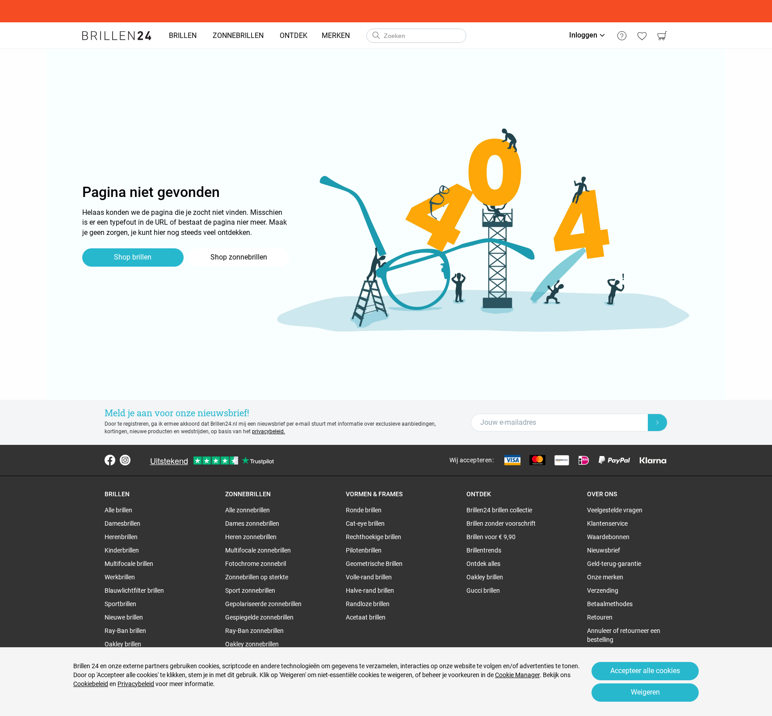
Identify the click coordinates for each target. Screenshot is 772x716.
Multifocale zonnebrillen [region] (258, 550)
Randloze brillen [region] (368, 603)
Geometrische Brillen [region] (374, 563)
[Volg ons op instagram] (125, 460)
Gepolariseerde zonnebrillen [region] (263, 603)
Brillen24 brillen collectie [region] (499, 510)
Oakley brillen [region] (123, 644)
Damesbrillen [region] (122, 523)
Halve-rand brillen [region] (370, 590)
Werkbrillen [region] (120, 577)
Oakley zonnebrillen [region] (252, 644)
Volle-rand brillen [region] (369, 577)
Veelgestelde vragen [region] (614, 510)
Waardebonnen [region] (608, 536)
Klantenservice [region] (607, 523)
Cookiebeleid (90, 683)
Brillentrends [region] (483, 550)
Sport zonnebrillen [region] (250, 590)
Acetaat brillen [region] (366, 617)
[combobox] (416, 36)
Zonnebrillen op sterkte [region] (256, 577)
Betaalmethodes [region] (610, 603)
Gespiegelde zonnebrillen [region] (259, 617)
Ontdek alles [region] (483, 563)
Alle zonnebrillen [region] (247, 510)
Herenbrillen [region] (121, 536)
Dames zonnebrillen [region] (252, 523)
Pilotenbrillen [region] (364, 550)
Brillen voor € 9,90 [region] (491, 536)
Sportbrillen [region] (120, 603)
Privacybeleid (135, 683)
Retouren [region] (600, 617)
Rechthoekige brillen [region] (373, 536)
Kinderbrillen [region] (122, 550)
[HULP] (622, 35)
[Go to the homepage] (116, 35)
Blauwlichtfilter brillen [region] (134, 590)
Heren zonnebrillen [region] (251, 536)
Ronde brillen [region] (364, 510)
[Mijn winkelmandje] (662, 35)
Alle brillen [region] (118, 510)
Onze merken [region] (605, 577)
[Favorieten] (642, 35)
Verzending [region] (602, 590)
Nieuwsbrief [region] (603, 550)
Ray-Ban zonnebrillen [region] (254, 630)
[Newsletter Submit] (657, 422)
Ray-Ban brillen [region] (125, 630)
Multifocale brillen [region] (129, 563)
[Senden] (376, 35)
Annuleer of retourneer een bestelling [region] (623, 635)
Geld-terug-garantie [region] (614, 563)
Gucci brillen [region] (483, 590)
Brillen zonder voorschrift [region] (501, 523)
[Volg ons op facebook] (110, 460)
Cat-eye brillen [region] (365, 523)
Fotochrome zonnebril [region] (255, 563)
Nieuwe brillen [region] (124, 617)
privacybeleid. (268, 431)
